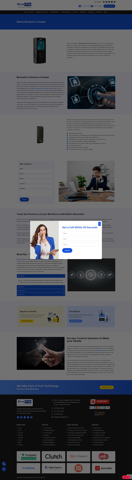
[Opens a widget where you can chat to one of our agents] (126, 477)
